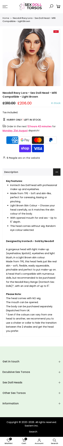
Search (33, 431)
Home (6, 18)
